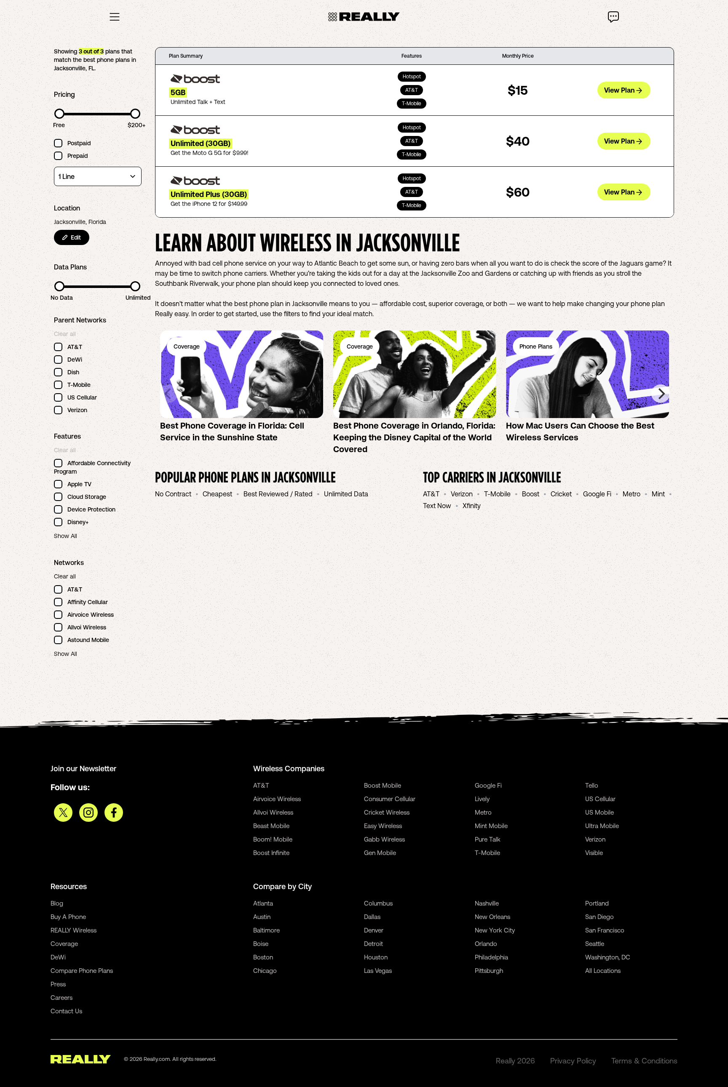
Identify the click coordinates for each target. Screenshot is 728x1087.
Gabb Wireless (384, 839)
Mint (658, 494)
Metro (631, 494)
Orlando (486, 943)
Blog (57, 903)
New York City (495, 930)
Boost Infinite (271, 852)
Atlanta (263, 903)
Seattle (594, 943)
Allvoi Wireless (273, 812)
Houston (376, 957)
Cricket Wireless (387, 812)
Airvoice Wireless (277, 798)
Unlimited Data (346, 494)
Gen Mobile (380, 852)
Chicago (265, 970)
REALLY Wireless (73, 930)
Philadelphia (491, 957)
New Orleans (492, 916)
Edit (76, 237)
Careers (61, 997)
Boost (530, 494)
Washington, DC (607, 957)
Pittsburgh (489, 970)
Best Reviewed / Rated (278, 494)
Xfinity (472, 505)
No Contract (173, 494)
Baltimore (266, 930)
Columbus (378, 903)
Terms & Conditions (644, 1060)
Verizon (462, 494)
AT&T (431, 494)
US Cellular (600, 798)
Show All (65, 536)
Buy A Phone (68, 916)
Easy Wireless (383, 825)
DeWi (58, 957)
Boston (263, 957)
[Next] (660, 393)
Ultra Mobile (602, 825)
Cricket (561, 494)
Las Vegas (378, 970)
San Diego (599, 916)
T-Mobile (497, 494)
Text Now (437, 505)
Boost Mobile (382, 785)
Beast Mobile (271, 825)
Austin (261, 916)
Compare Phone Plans (82, 970)
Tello (591, 785)
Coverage (64, 943)
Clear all (65, 333)
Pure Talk (487, 839)
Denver (373, 930)
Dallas (372, 916)
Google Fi (597, 494)
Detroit (373, 943)
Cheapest (217, 494)
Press (58, 984)
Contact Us (66, 1011)
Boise (260, 943)
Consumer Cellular (389, 798)
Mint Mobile (491, 825)
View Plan (619, 90)
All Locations (603, 970)
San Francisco (604, 930)
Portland (597, 903)
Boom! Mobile (272, 839)
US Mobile (599, 812)
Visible (594, 852)
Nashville (487, 903)
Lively (482, 798)
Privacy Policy (573, 1060)
